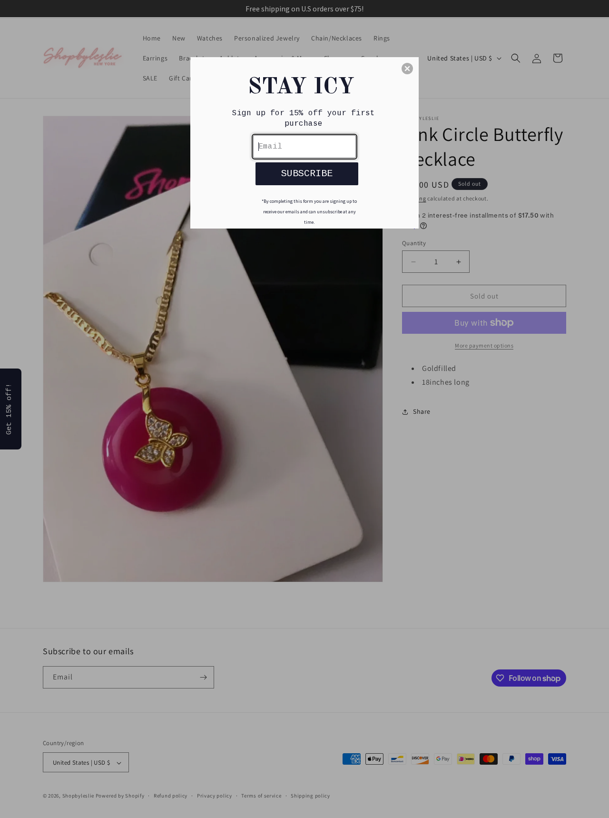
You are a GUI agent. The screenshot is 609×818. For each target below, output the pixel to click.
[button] (407, 68)
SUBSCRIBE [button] (307, 173)
